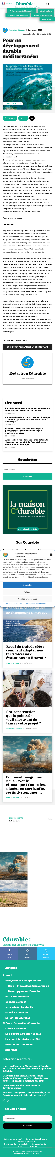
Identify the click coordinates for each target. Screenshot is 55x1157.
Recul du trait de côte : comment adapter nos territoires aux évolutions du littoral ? (27, 409)
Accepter (27, 585)
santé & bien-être (13, 104)
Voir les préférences (27, 599)
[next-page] (8, 1100)
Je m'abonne (27, 476)
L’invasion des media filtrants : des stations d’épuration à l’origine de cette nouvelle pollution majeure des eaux (25, 1078)
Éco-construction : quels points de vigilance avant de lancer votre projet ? (23, 717)
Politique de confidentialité (37, 603)
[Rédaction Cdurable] (5, 30)
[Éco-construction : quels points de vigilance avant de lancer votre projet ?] (27, 688)
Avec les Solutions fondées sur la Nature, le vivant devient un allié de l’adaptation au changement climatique (26, 442)
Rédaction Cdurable (17, 30)
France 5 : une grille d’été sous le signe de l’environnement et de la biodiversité (26, 1093)
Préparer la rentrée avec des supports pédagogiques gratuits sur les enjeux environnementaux (24, 430)
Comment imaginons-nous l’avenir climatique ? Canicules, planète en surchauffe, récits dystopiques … (27, 419)
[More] (32, 118)
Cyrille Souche (12, 663)
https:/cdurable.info (27, 378)
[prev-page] (4, 1100)
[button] (51, 555)
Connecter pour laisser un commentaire (27, 347)
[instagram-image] (14, 838)
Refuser (27, 592)
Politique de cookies (14, 603)
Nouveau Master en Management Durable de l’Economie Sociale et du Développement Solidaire (27, 1068)
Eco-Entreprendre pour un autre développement (21, 1086)
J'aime (9, 948)
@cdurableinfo (16, 818)
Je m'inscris (27, 1126)
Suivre (50, 819)
